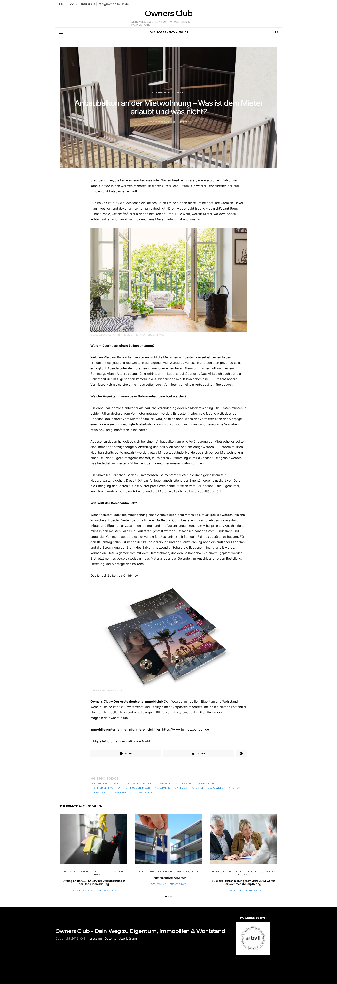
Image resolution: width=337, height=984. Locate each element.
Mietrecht (236, 788)
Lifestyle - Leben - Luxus (237, 871)
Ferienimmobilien (145, 783)
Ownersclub (102, 792)
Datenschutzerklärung (121, 938)
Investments (163, 788)
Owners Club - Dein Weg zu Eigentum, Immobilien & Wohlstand (140, 931)
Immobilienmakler (139, 788)
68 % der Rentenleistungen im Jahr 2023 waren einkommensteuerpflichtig (243, 882)
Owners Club (168, 13)
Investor (181, 788)
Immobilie (188, 783)
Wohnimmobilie (125, 792)
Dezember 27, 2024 (106, 890)
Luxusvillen (217, 788)
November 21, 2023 (158, 122)
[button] (166, 896)
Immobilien (207, 783)
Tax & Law (181, 92)
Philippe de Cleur (81, 890)
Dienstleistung (99, 871)
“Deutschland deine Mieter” (168, 878)
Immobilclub (169, 783)
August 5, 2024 (253, 890)
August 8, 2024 (178, 884)
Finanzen (168, 871)
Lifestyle (198, 788)
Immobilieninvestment (108, 788)
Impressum (94, 938)
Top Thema (95, 874)
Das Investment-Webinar (169, 32)
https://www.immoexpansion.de (185, 729)
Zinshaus (146, 792)
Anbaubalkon (101, 783)
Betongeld (122, 783)
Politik (195, 871)
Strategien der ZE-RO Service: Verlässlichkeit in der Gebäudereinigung (93, 882)
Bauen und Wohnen (162, 92)
